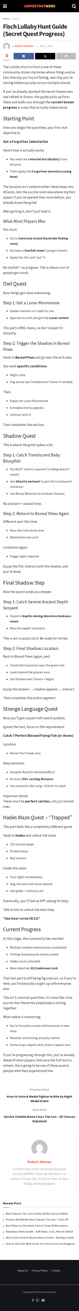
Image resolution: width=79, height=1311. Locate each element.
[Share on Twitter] (45, 56)
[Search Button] (74, 6)
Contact (55, 1270)
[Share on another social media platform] (66, 56)
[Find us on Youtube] (43, 1300)
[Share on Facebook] (24, 56)
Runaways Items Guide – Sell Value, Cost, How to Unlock (39, 1231)
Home (6, 18)
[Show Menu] (5, 6)
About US (23, 1270)
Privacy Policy (39, 1270)
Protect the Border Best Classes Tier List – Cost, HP (37, 1219)
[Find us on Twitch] (37, 1300)
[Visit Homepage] (39, 6)
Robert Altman (24, 46)
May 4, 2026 (46, 46)
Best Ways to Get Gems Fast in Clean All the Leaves (37, 1225)
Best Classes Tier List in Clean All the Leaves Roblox (37, 1213)
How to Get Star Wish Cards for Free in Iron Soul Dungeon (40, 1244)
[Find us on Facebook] (33, 1300)
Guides (15, 18)
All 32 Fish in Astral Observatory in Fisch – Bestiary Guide (40, 1237)
